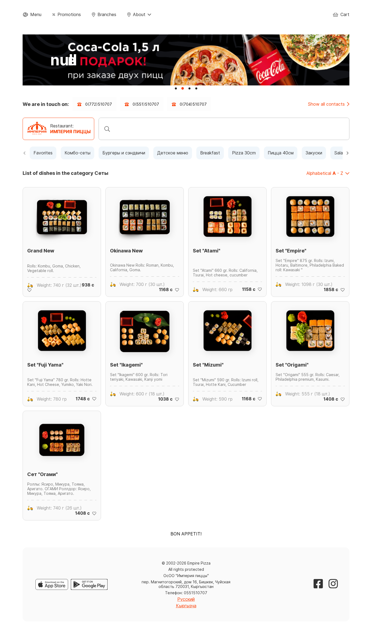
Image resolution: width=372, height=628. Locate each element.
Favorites (43, 153)
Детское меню (172, 153)
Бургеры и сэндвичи (123, 153)
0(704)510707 (193, 104)
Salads (341, 153)
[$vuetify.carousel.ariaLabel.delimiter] (176, 88)
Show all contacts (326, 104)
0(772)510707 (98, 104)
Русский (186, 599)
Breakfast (210, 153)
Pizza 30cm (244, 153)
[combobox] (224, 129)
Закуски (314, 153)
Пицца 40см (281, 153)
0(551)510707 (146, 104)
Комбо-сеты (77, 153)
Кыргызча (186, 605)
